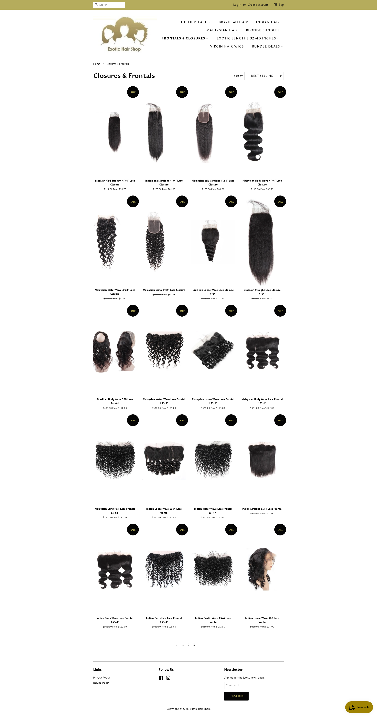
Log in (237, 5)
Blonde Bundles (263, 30)
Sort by (238, 76)
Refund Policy (101, 682)
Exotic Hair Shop (200, 709)
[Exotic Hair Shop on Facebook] (161, 678)
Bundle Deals (266, 46)
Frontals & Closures (184, 38)
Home (96, 64)
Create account (258, 5)
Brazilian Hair (233, 22)
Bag (281, 5)
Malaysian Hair (222, 30)
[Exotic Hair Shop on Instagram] (168, 678)
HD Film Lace (194, 22)
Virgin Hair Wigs (227, 46)
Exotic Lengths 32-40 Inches (247, 38)
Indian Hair (268, 22)
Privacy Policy (101, 677)
